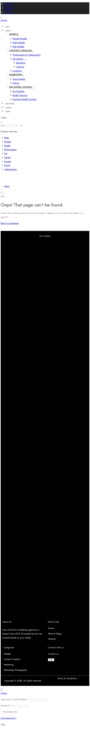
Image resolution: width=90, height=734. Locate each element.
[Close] (1, 121)
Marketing (9, 664)
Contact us (53, 653)
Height (7, 157)
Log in (2, 724)
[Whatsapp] (52, 659)
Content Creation (12, 659)
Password (6, 705)
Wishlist (52, 639)
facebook (8, 4)
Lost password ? (8, 718)
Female (7, 141)
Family (7, 165)
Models (7, 653)
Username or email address (15, 699)
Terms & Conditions (67, 678)
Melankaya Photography (15, 670)
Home (51, 628)
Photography (10, 149)
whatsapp (8, 8)
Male (6, 137)
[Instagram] (49, 659)
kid (5, 153)
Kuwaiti (7, 161)
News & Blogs (55, 633)
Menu (7, 186)
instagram (9, 12)
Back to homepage (10, 223)
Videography (10, 169)
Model (7, 145)
